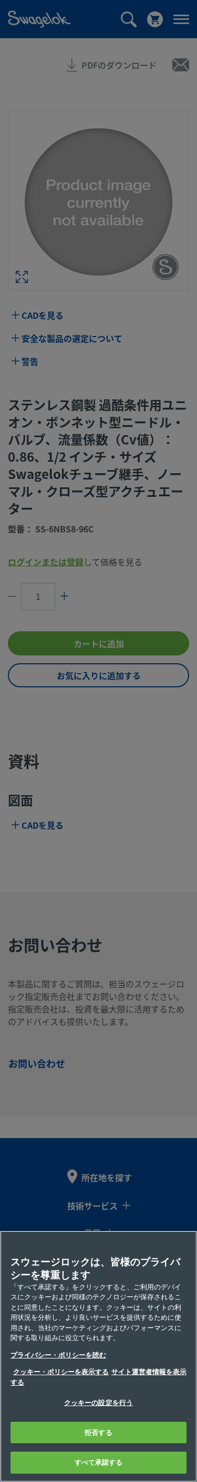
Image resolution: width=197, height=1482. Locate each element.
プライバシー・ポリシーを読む (58, 1355)
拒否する (98, 1433)
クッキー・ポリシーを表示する (61, 1372)
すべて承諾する (99, 1462)
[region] (98, 1356)
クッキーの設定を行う (98, 1403)
